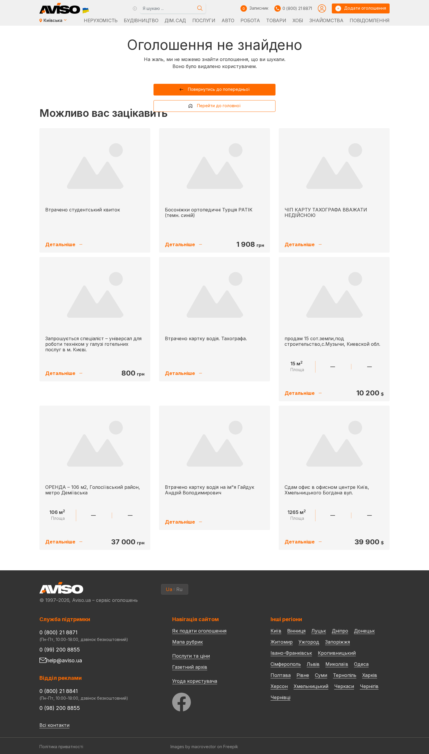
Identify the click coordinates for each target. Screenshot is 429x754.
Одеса (361, 664)
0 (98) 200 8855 (59, 708)
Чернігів (369, 686)
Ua (169, 589)
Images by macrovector (193, 746)
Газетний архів (189, 667)
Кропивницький (337, 653)
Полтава (281, 675)
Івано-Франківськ (291, 653)
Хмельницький (311, 686)
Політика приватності (61, 746)
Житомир (282, 642)
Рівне (303, 675)
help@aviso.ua (64, 660)
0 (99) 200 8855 (59, 650)
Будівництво (141, 20)
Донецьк (364, 630)
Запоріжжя (337, 642)
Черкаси (344, 686)
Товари (276, 20)
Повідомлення (370, 20)
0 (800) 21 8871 (297, 8)
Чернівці (280, 697)
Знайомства (326, 20)
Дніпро (340, 630)
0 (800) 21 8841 (58, 691)
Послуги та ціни (191, 655)
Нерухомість (101, 20)
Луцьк (318, 630)
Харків (369, 675)
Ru (179, 589)
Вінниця (296, 630)
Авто (228, 20)
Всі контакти (54, 725)
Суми (321, 675)
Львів (313, 664)
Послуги (203, 20)
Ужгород (309, 642)
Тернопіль (344, 675)
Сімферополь (286, 664)
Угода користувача (194, 680)
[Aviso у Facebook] (210, 700)
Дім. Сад (175, 20)
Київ (276, 630)
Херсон (279, 686)
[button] (215, 89)
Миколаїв (336, 664)
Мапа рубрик (187, 642)
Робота (250, 20)
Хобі (297, 20)
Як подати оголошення (199, 630)
